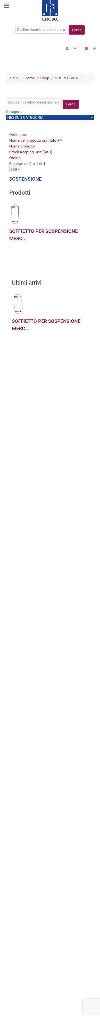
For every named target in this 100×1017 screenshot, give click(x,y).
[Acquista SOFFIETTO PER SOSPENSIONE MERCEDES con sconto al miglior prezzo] (15, 213)
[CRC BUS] (50, 10)
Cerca (77, 30)
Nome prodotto (22, 146)
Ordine (14, 157)
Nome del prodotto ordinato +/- (35, 140)
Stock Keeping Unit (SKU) (30, 152)
